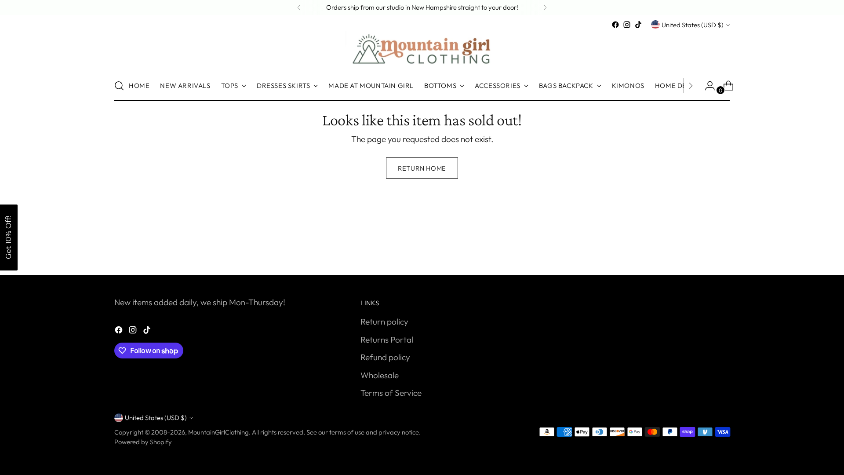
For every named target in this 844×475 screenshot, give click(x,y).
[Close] (567, 149)
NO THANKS (499, 279)
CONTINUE (499, 258)
